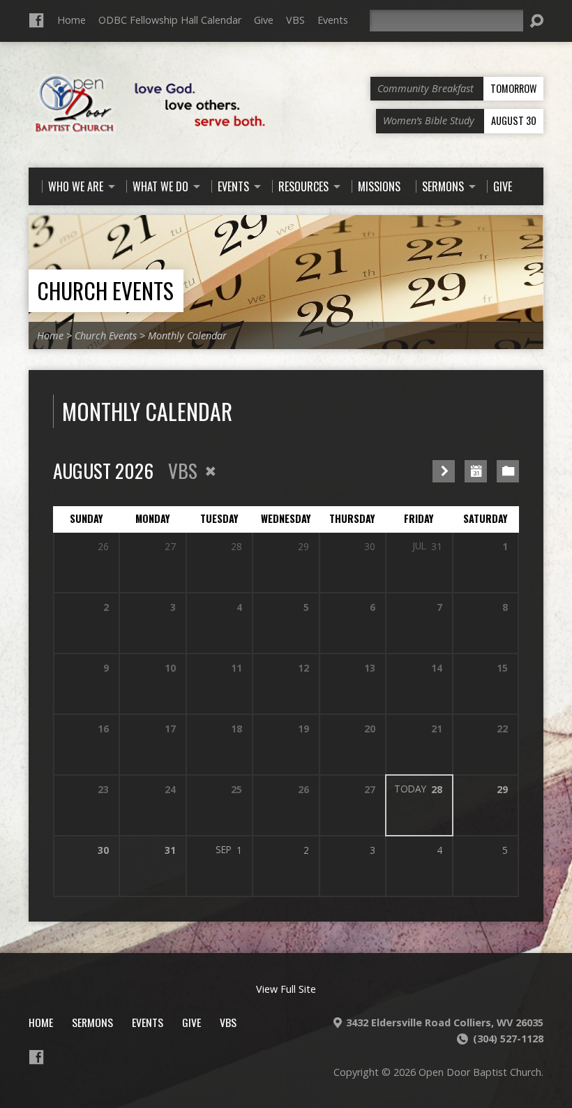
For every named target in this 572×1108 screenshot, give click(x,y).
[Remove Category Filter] (211, 471)
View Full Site (286, 989)
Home (71, 20)
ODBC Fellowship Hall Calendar (169, 20)
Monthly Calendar (187, 335)
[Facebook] (36, 20)
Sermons (92, 1022)
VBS (295, 20)
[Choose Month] (476, 471)
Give (263, 20)
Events (332, 20)
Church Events (105, 290)
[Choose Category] (508, 471)
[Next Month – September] (443, 471)
